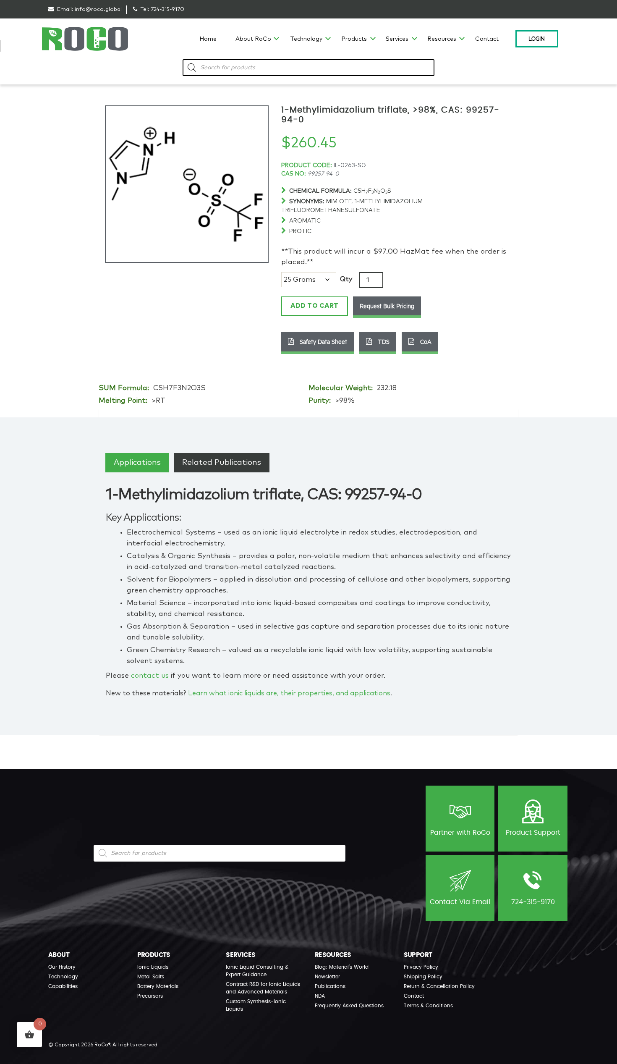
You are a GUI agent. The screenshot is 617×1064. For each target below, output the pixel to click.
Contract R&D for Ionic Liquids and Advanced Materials (263, 988)
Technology (306, 39)
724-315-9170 (167, 9)
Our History (62, 967)
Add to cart (314, 306)
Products (354, 39)
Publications (330, 986)
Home (208, 39)
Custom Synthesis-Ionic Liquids (256, 1005)
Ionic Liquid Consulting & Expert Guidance (257, 970)
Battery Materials (157, 986)
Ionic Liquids (152, 967)
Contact (487, 39)
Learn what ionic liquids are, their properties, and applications (289, 693)
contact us (150, 675)
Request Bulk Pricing (387, 305)
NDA (320, 995)
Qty (346, 279)
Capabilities (63, 986)
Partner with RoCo (460, 832)
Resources (441, 39)
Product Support (533, 832)
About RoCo (253, 39)
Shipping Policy (423, 976)
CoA (424, 341)
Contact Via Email (460, 902)
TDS (383, 341)
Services (397, 39)
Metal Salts (150, 976)
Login (536, 38)
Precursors (150, 995)
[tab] (137, 463)
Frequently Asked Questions (349, 1005)
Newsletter (327, 976)
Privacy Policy (421, 967)
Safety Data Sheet (322, 341)
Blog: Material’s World (342, 967)
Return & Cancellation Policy (439, 986)
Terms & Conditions (428, 1005)
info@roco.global (98, 9)
